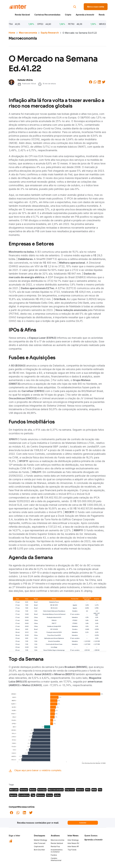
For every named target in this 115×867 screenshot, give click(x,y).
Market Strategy (40, 840)
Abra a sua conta (95, 6)
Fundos (54, 855)
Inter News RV (73, 843)
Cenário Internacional (56, 859)
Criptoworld (39, 846)
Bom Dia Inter (39, 850)
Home (12, 32)
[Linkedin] (99, 81)
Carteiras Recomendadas (47, 14)
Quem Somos (90, 835)
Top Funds (72, 850)
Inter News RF (73, 846)
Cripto (68, 14)
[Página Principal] (17, 6)
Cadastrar (82, 823)
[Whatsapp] (95, 81)
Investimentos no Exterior (57, 851)
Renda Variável (22, 14)
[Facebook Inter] (90, 81)
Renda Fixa (104, 14)
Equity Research (50, 32)
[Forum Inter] (10, 840)
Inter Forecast (39, 843)
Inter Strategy (73, 840)
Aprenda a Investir (85, 14)
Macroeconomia (28, 32)
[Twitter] (103, 81)
